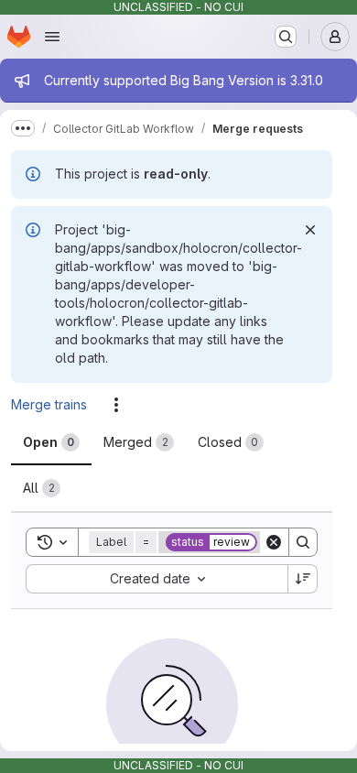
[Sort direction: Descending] (303, 578)
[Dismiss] (310, 230)
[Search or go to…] (286, 37)
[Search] (303, 542)
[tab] (51, 442)
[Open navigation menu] (52, 36)
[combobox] (156, 578)
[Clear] (274, 542)
